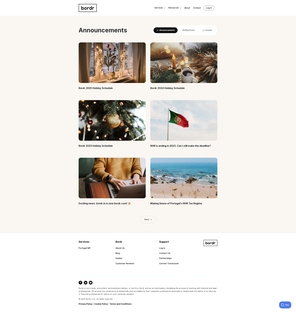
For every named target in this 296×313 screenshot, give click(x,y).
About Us (120, 248)
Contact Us (164, 253)
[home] (88, 8)
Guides (119, 258)
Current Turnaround (169, 263)
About (187, 8)
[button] (159, 8)
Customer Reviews (125, 263)
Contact (197, 8)
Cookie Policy (101, 304)
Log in (209, 8)
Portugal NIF (85, 248)
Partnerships (165, 258)
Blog (118, 253)
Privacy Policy (85, 304)
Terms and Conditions (121, 304)
